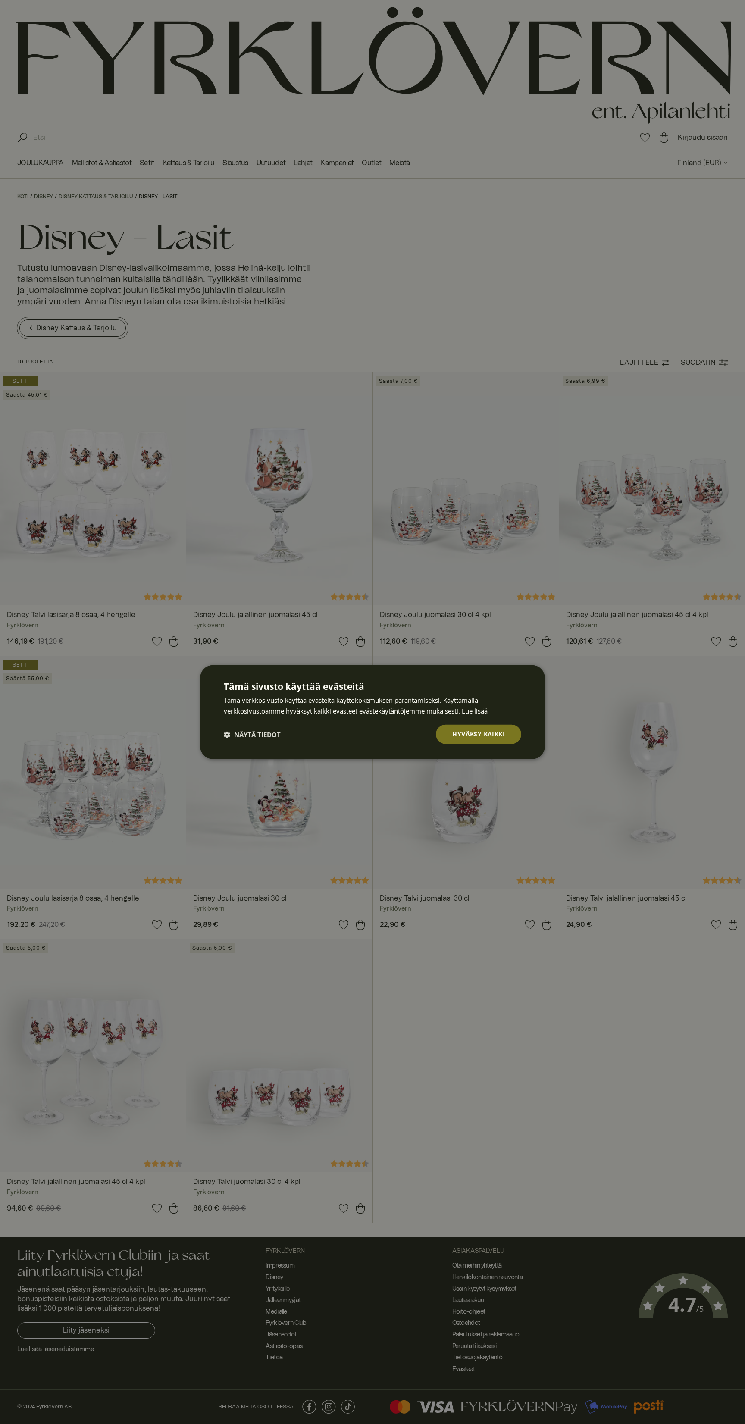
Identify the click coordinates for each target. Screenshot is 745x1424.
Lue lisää (475, 710)
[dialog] (372, 712)
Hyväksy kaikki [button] (478, 734)
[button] (252, 734)
